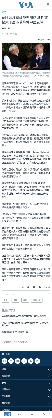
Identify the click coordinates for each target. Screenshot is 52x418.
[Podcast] (37, 361)
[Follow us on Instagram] (24, 361)
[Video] (31, 414)
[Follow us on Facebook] (4, 361)
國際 (4, 12)
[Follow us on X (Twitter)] (11, 361)
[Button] (40, 39)
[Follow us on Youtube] (17, 361)
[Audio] (19, 414)
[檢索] (44, 414)
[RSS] (31, 361)
